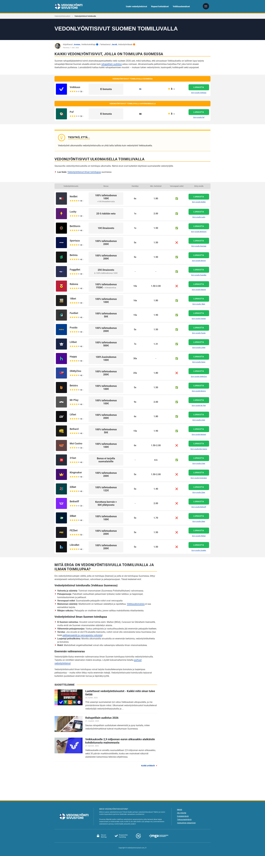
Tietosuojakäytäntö (184, 820)
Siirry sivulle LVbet (198, 420)
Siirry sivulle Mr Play (199, 405)
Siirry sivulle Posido (199, 333)
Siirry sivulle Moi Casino (198, 449)
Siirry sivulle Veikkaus (198, 93)
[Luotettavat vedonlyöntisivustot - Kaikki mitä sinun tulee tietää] (69, 697)
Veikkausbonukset (181, 6)
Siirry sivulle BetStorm (198, 232)
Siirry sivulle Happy (198, 362)
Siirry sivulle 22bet (198, 492)
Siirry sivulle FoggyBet (198, 275)
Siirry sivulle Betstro (199, 391)
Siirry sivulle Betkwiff (198, 507)
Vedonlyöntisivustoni (62, 16)
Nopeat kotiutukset (160, 6)
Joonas (77, 44)
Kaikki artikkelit (148, 766)
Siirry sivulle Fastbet (199, 318)
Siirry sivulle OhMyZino (199, 376)
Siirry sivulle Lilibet (198, 347)
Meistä (179, 810)
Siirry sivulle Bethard (199, 434)
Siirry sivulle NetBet (199, 202)
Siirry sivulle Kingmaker (199, 478)
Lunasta (199, 87)
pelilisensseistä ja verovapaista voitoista (82, 635)
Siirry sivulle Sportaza (198, 246)
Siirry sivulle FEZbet (199, 536)
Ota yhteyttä (181, 813)
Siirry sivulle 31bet (198, 463)
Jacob (114, 44)
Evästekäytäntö (183, 816)
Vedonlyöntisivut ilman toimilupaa (84, 172)
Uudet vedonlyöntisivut (136, 6)
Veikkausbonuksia (136, 604)
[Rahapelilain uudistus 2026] (69, 724)
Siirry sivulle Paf (198, 117)
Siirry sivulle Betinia (199, 261)
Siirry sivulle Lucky (198, 217)
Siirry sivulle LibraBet (198, 550)
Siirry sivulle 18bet (198, 304)
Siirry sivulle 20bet (198, 521)
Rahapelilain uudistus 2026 (101, 717)
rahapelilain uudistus (111, 64)
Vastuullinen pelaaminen (186, 823)
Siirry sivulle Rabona (199, 289)
